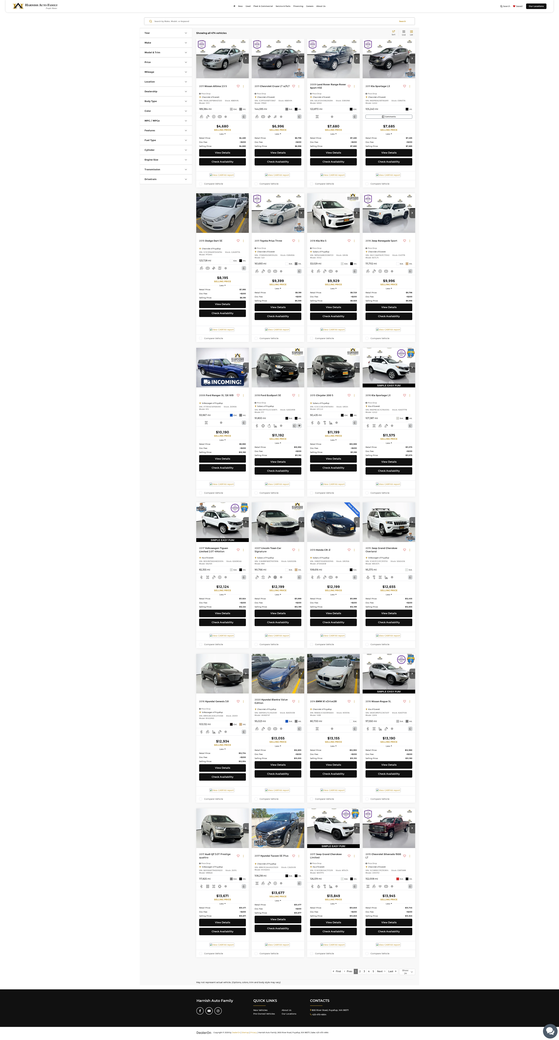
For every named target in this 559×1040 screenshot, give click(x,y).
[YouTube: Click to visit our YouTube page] (209, 1011)
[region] (222, 142)
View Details (222, 152)
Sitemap (245, 1032)
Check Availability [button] (222, 161)
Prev (348, 971)
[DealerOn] (204, 1032)
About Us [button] (321, 6)
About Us (286, 1010)
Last (391, 971)
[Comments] (244, 117)
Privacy (253, 1032)
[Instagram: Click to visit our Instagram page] (218, 1011)
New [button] (240, 6)
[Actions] (243, 86)
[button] (246, 58)
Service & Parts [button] (283, 6)
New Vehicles (260, 1010)
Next (380, 971)
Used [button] (248, 6)
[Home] (234, 6)
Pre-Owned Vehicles (264, 1013)
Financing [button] (298, 6)
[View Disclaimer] (225, 117)
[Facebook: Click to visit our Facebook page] (200, 1011)
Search (402, 21)
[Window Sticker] (299, 426)
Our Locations (536, 6)
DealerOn (236, 1032)
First (337, 971)
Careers (309, 6)
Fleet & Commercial (263, 6)
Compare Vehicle (213, 184)
